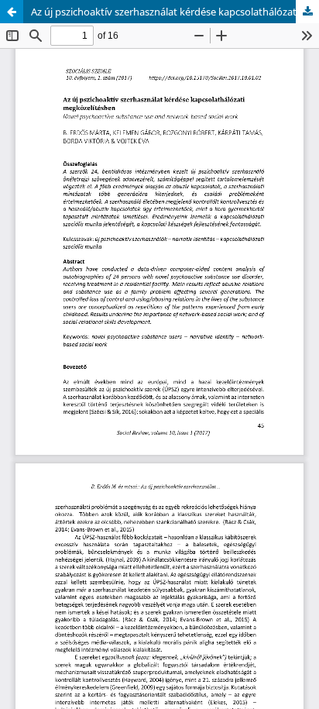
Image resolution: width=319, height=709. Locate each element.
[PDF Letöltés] (307, 11)
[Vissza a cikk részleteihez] (11, 11)
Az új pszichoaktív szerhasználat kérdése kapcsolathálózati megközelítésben (175, 12)
